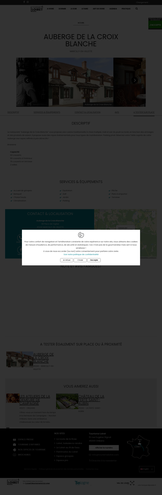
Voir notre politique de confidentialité (81, 254)
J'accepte (94, 260)
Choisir (80, 260)
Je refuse (66, 260)
